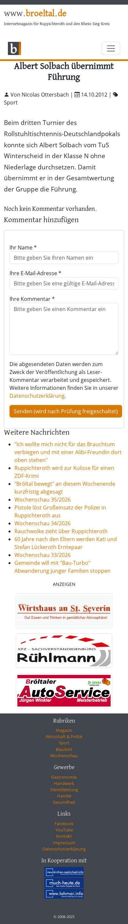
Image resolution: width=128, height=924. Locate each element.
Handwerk (64, 783)
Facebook (64, 823)
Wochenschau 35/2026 (42, 499)
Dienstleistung (64, 790)
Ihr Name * (23, 247)
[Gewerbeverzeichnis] (64, 610)
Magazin (64, 730)
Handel (64, 796)
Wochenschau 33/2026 (42, 555)
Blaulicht (64, 749)
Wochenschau (64, 756)
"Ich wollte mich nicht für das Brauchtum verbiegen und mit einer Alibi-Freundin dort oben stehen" (68, 452)
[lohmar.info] (64, 894)
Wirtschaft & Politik (64, 736)
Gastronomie (64, 777)
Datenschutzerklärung (37, 395)
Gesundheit (64, 802)
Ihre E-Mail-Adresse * (35, 273)
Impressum (64, 843)
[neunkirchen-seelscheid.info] (64, 872)
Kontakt (64, 836)
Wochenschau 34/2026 (42, 523)
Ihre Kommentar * (32, 299)
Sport (64, 743)
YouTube (64, 830)
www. (35, 14)
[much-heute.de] (64, 883)
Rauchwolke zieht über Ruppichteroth (61, 531)
